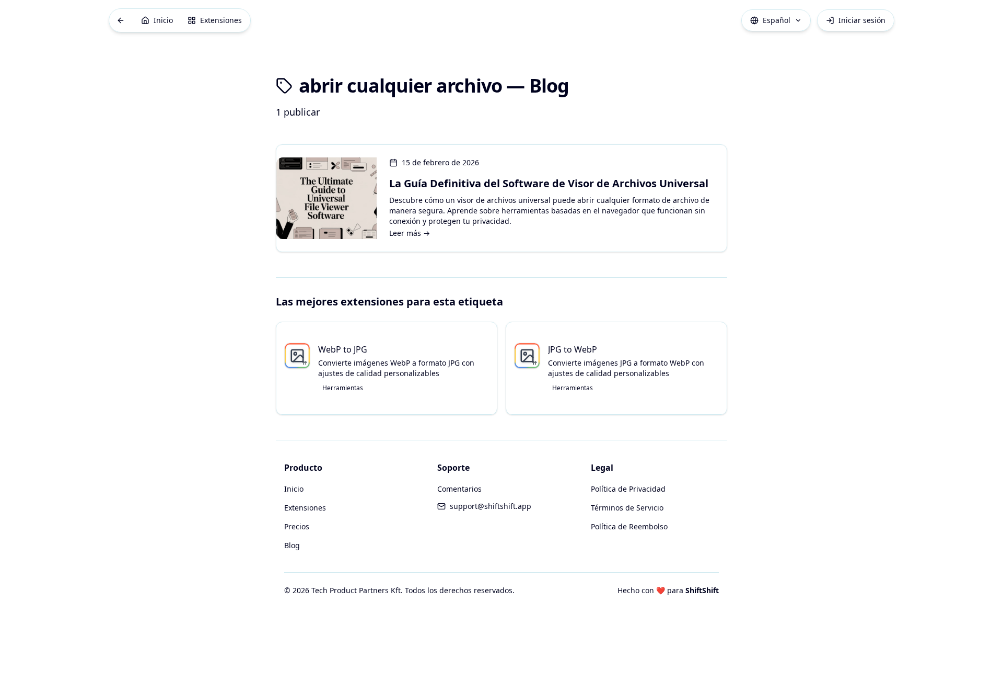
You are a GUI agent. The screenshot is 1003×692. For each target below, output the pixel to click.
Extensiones (305, 508)
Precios (296, 526)
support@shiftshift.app (490, 506)
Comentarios (459, 489)
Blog (292, 545)
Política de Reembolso (629, 526)
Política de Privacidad (628, 489)
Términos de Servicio (627, 508)
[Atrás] (120, 20)
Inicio (294, 489)
